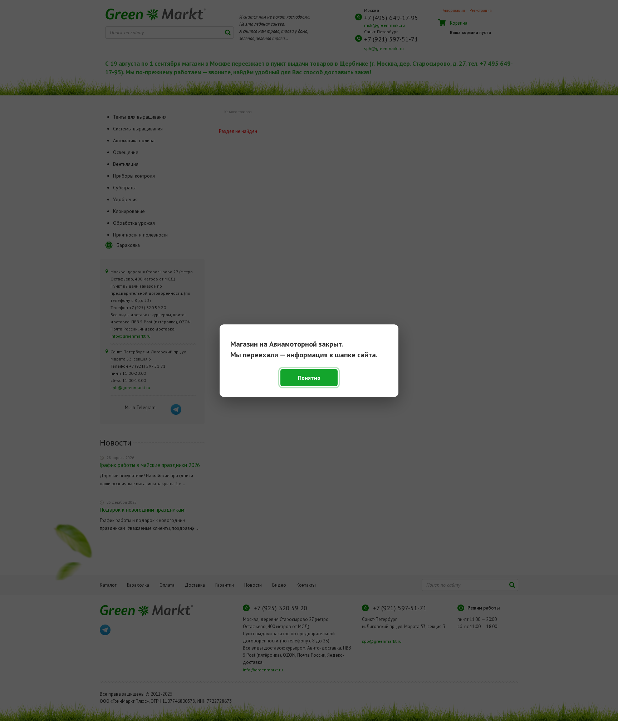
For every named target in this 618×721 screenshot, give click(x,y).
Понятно (309, 377)
